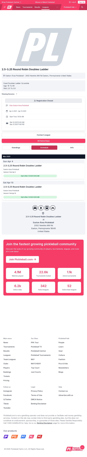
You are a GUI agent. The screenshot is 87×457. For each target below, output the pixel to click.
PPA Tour (35, 342)
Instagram (7, 391)
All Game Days (43, 141)
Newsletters (64, 368)
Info (72, 148)
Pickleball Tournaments (41, 355)
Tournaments (27, 7)
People (61, 342)
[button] (8, 7)
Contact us (63, 391)
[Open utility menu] (82, 447)
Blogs (61, 372)
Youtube (6, 408)
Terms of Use (36, 395)
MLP (32, 359)
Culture (62, 355)
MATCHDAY (36, 364)
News (18, 7)
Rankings (7, 372)
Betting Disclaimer (38, 404)
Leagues (45, 7)
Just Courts (36, 372)
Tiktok (6, 404)
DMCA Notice (36, 399)
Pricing (6, 380)
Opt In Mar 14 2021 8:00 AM (30, 176)
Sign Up (81, 2)
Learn (61, 347)
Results (37, 7)
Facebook (7, 395)
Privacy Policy (37, 391)
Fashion (62, 359)
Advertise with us (66, 395)
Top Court (35, 368)
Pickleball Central (38, 351)
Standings (16, 148)
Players (6, 368)
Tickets (6, 376)
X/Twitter (7, 399)
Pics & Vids (63, 364)
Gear (61, 351)
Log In (74, 2)
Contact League (43, 135)
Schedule (44, 148)
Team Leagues (9, 359)
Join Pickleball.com (21, 259)
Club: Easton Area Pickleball (19, 105)
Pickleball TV (36, 347)
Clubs (5, 364)
